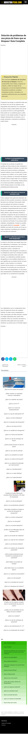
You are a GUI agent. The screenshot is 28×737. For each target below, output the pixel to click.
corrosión (16, 225)
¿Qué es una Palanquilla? (5, 365)
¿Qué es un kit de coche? (21, 365)
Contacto (3, 725)
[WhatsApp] (14, 359)
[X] (10, 359)
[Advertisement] (14, 19)
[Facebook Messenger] (7, 359)
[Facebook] (3, 359)
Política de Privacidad (6, 723)
